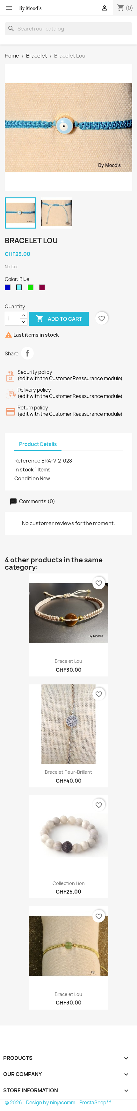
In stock (24, 469)
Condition (26, 478)
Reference (27, 460)
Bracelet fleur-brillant (68, 772)
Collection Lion (69, 883)
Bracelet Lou (68, 661)
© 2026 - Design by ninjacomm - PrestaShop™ (58, 1102)
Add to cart (59, 318)
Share (27, 353)
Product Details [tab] (38, 444)
